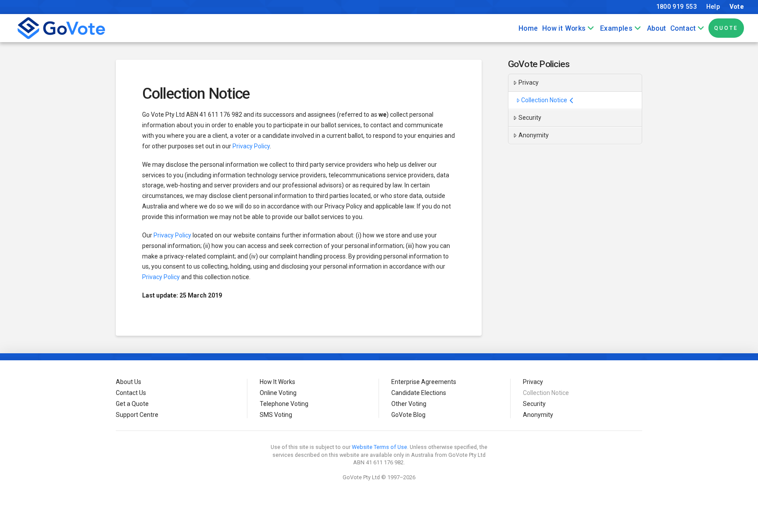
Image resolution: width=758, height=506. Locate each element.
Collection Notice (544, 100)
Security (529, 117)
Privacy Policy (251, 146)
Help (713, 7)
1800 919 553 (676, 7)
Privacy (528, 82)
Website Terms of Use (379, 447)
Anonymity (533, 135)
